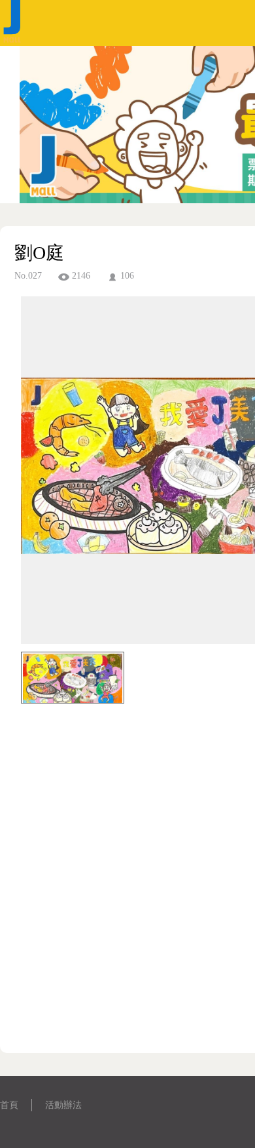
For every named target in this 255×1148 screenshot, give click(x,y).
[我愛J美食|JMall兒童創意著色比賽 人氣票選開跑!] (13, 42)
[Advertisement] (127, 888)
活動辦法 (63, 1105)
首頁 (9, 1105)
